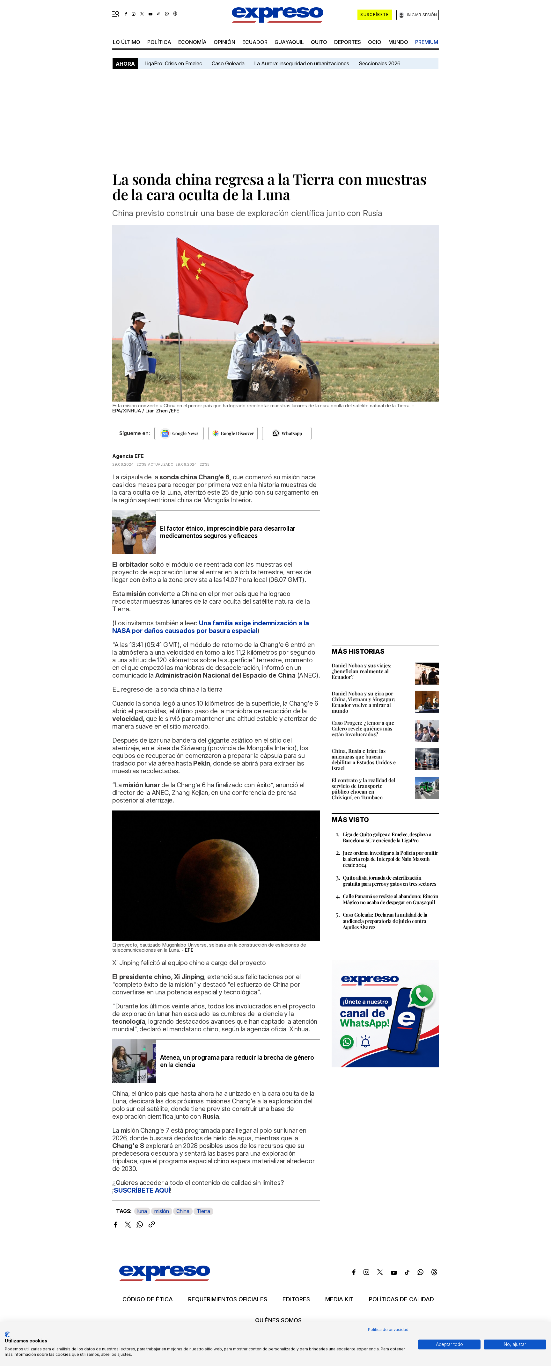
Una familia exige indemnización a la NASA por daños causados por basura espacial (210, 627)
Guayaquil (289, 42)
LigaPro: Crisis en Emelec (173, 63)
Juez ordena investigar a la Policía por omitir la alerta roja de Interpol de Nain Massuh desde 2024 (390, 858)
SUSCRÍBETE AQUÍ (142, 1190)
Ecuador (255, 42)
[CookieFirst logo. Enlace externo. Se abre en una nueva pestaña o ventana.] (7, 1334)
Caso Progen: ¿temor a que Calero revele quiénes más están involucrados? (363, 728)
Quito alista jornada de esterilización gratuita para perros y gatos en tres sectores (389, 880)
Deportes (347, 42)
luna (142, 1211)
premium (426, 42)
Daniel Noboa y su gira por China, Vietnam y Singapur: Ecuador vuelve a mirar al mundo (363, 702)
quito (319, 42)
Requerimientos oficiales (227, 1299)
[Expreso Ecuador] (164, 1278)
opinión (224, 42)
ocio (374, 42)
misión (161, 1211)
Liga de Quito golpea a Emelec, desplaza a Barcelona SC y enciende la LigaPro (387, 837)
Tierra (203, 1211)
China (182, 1211)
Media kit (339, 1299)
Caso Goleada (228, 63)
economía (192, 42)
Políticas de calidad (401, 1299)
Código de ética (147, 1299)
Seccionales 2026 (379, 63)
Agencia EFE (128, 456)
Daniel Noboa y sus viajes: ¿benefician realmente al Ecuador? (362, 671)
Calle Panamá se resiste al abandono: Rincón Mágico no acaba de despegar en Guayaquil (390, 899)
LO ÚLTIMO (126, 42)
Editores (296, 1299)
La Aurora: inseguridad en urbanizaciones (301, 63)
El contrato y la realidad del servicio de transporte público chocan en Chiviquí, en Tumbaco (363, 789)
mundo (398, 42)
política (159, 42)
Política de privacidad (388, 1329)
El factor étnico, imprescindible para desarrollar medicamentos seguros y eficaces (227, 532)
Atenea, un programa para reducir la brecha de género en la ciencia (237, 1061)
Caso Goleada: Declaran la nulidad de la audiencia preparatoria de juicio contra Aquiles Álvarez (385, 920)
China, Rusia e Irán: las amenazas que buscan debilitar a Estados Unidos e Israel (364, 759)
